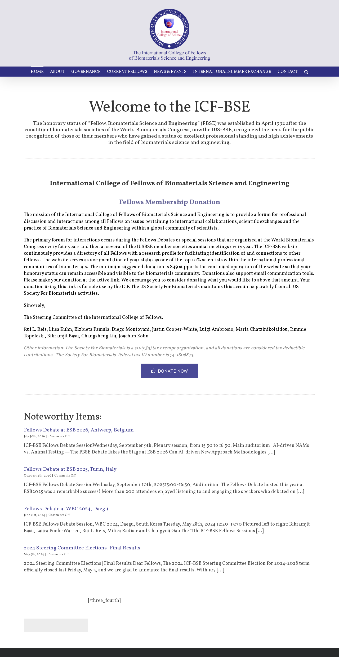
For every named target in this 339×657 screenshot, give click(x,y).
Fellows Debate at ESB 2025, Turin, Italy (70, 469)
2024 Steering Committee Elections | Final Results (82, 548)
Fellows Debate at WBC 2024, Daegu (66, 509)
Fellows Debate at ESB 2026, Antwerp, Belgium (79, 430)
